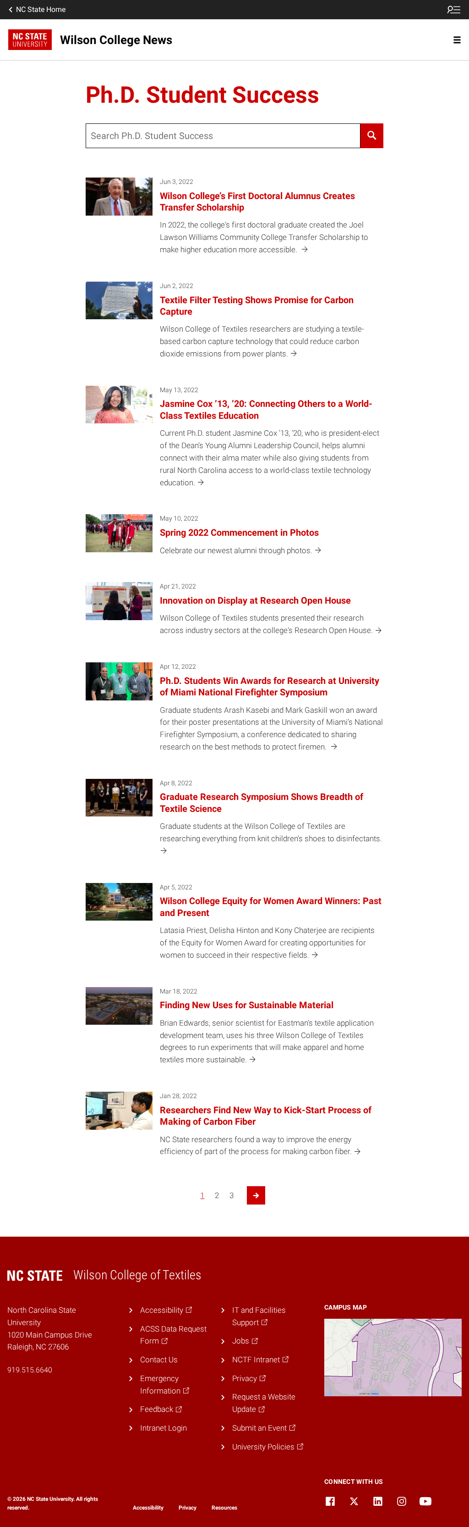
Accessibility (148, 1508)
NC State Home (40, 9)
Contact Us (159, 1359)
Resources (224, 1508)
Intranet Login (163, 1428)
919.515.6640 (29, 1370)
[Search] (372, 135)
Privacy (187, 1508)
